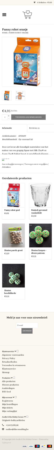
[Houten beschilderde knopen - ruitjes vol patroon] (13, 276)
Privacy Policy (8, 358)
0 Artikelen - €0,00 (44, 2)
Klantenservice (9, 369)
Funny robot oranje (18, 33)
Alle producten (8, 381)
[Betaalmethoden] (24, 446)
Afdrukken (6, 167)
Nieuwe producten (10, 385)
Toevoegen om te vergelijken (36, 164)
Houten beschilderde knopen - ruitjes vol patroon (13, 292)
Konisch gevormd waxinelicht (39, 211)
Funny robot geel (12, 210)
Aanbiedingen (8, 388)
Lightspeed (6, 443)
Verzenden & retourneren (13, 365)
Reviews (34, 128)
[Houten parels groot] (13, 235)
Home (4, 33)
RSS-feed (6, 392)
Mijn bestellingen (10, 404)
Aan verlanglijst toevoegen (12, 164)
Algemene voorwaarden (13, 355)
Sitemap (5, 372)
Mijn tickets (7, 408)
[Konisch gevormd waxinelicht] (40, 195)
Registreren (7, 401)
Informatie (7, 128)
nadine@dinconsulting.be (17, 429)
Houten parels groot (13, 250)
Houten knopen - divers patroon (39, 251)
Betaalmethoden (9, 362)
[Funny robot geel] (13, 195)
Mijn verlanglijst (9, 411)
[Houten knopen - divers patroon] (40, 235)
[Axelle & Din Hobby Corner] (31, 14)
